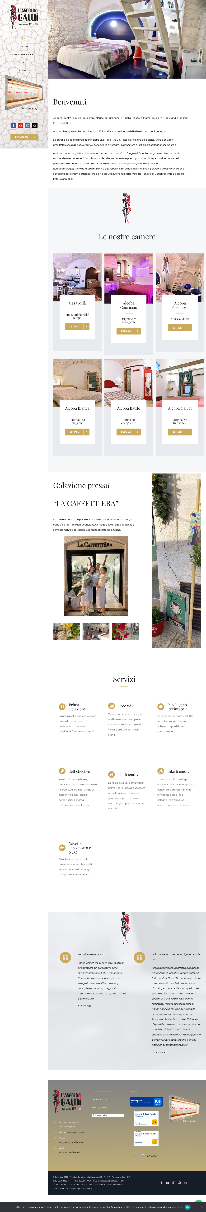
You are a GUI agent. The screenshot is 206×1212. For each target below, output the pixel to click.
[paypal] (179, 1183)
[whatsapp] (185, 1183)
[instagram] (27, 125)
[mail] (34, 125)
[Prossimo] (136, 631)
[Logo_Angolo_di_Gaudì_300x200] (24, 6)
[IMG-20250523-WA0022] (125, 631)
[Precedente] (55, 631)
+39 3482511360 (75, 1132)
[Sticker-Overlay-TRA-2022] (146, 1098)
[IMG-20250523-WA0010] (96, 631)
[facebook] (13, 125)
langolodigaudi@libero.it (71, 1142)
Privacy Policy (101, 1115)
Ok (187, 1207)
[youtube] (20, 125)
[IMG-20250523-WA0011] (66, 631)
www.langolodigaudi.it (70, 1152)
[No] (202, 1207)
